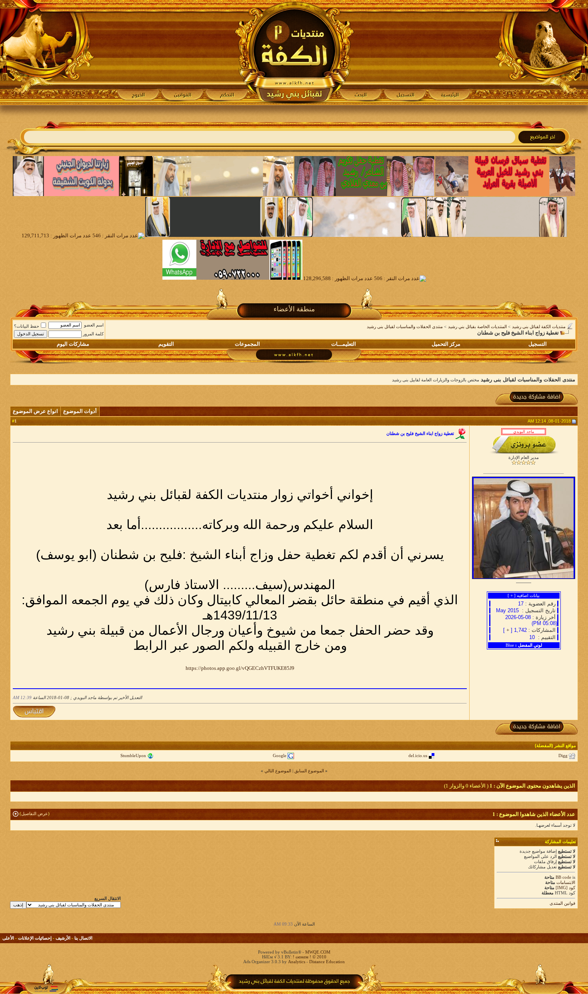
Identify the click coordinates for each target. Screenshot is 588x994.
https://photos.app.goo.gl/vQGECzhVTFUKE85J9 (240, 668)
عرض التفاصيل (34, 813)
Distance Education (327, 961)
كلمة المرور (93, 333)
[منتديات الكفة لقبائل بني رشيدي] (294, 52)
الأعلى (8, 938)
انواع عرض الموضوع (35, 411)
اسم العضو (94, 325)
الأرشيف (63, 938)
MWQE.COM (317, 952)
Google (279, 755)
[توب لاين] (46, 988)
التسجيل (537, 344)
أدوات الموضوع (80, 411)
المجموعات (247, 344)
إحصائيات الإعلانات (35, 938)
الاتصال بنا (83, 938)
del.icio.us (417, 755)
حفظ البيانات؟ (26, 326)
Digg (563, 755)
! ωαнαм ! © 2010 (309, 956)
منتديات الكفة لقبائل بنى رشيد (539, 326)
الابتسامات (565, 882)
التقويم (166, 344)
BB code (563, 877)
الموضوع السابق (309, 770)
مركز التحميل (446, 344)
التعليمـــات (343, 344)
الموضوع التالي (277, 770)
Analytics (296, 961)
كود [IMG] (565, 887)
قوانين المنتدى (562, 903)
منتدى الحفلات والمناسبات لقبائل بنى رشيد (405, 326)
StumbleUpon (133, 755)
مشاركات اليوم (73, 344)
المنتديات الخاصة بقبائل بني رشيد (477, 326)
